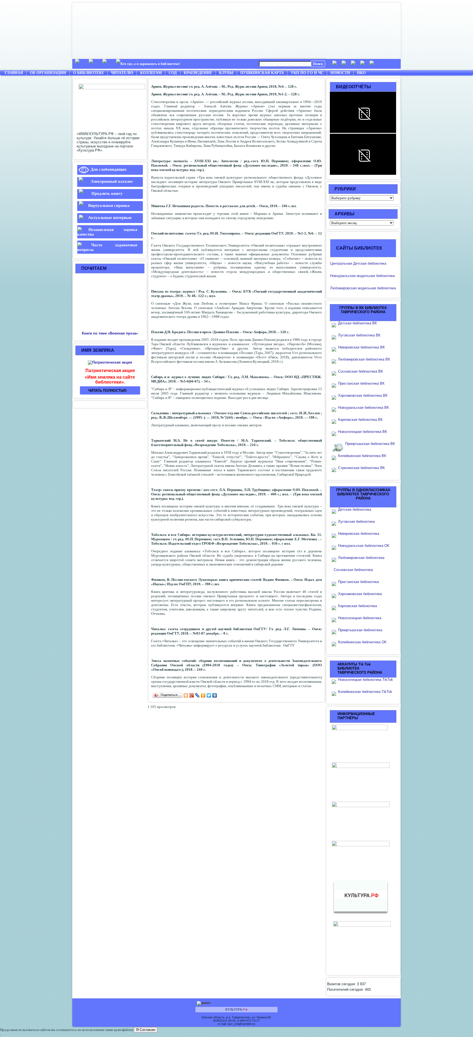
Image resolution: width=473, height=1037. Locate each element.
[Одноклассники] (203, 695)
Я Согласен (145, 1030)
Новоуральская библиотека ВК (363, 407)
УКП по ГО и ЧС (307, 73)
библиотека (385, 276)
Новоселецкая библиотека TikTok (365, 680)
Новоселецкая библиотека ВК (362, 432)
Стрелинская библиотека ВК (363, 468)
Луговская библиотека (356, 521)
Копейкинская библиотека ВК (364, 456)
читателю (122, 73)
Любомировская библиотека (361, 558)
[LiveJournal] (197, 695)
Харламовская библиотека (360, 594)
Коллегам (151, 73)
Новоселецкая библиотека (359, 618)
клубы (226, 73)
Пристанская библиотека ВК (361, 383)
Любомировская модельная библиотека (363, 288)
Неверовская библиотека (358, 534)
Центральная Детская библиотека (358, 263)
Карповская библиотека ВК (360, 420)
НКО (361, 73)
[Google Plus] (192, 695)
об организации (48, 73)
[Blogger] (186, 695)
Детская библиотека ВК (357, 323)
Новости (340, 73)
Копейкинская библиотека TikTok (365, 692)
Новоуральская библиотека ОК (363, 546)
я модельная (364, 276)
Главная (14, 73)
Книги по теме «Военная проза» (110, 333)
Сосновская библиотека (353, 570)
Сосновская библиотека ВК (360, 371)
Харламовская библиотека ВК (363, 395)
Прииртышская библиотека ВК (370, 444)
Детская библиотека (354, 509)
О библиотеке (88, 73)
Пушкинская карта (262, 73)
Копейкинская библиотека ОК (362, 642)
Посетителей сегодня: (346, 989)
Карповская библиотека (357, 606)
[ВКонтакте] (215, 695)
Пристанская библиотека (358, 582)
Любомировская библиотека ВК (364, 359)
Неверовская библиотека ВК (361, 347)
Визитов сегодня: (342, 984)
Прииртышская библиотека (360, 630)
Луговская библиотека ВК (359, 335)
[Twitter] (209, 695)
